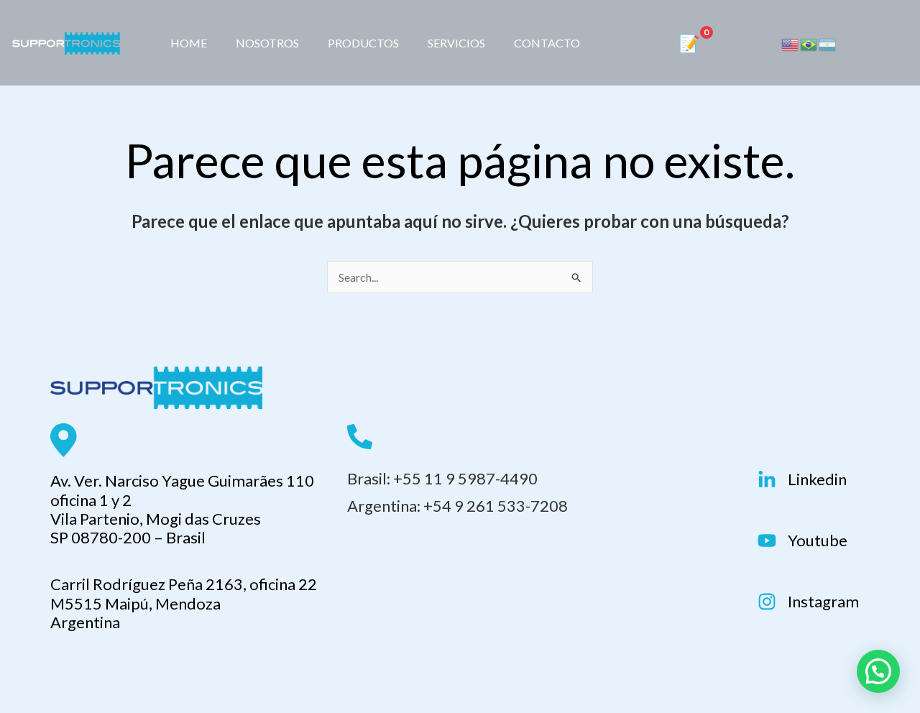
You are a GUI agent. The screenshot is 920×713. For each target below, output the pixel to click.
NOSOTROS (267, 43)
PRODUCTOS (363, 43)
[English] (790, 43)
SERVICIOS (456, 43)
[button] (878, 671)
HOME (188, 43)
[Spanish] (828, 43)
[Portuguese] (809, 43)
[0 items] (694, 45)
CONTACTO (547, 43)
